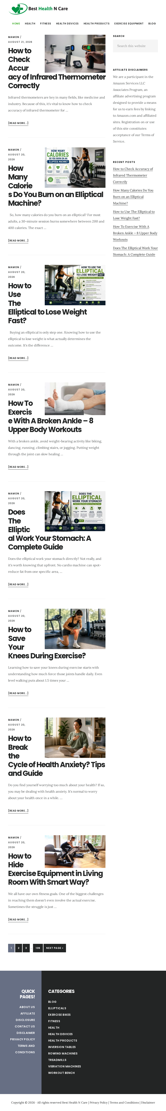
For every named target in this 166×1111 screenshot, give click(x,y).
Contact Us (25, 1026)
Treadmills (57, 1060)
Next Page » (54, 949)
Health (54, 1028)
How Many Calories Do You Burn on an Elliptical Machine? (133, 196)
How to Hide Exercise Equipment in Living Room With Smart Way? (55, 869)
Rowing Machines (63, 1053)
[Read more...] (18, 123)
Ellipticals (57, 1008)
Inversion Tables (62, 1047)
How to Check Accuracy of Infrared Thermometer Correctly (133, 175)
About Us (27, 1007)
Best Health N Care (38, 9)
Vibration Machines (64, 1066)
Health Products (62, 1041)
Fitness (54, 1021)
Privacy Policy (22, 1039)
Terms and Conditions (124, 1102)
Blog (52, 1002)
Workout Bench (61, 1073)
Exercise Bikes (59, 1015)
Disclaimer (26, 1033)
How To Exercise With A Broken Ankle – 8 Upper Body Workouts (50, 416)
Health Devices (60, 1034)
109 (39, 948)
